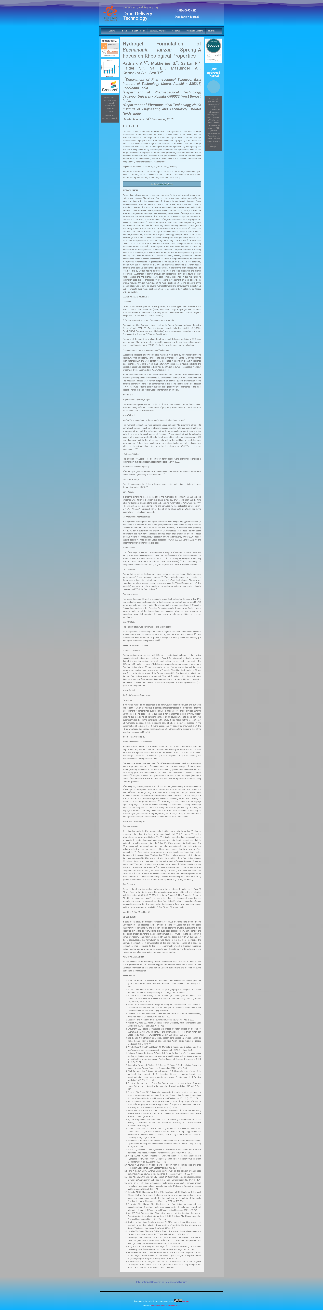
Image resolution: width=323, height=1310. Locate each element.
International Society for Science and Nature (161, 1282)
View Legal (186, 1301)
